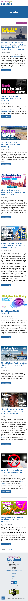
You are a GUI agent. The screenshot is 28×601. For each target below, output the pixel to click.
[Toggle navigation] (25, 2)
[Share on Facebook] (3, 590)
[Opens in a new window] (14, 590)
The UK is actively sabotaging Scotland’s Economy (10, 144)
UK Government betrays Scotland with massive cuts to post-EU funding (13, 245)
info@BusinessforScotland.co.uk (14, 570)
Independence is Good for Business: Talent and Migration (12, 519)
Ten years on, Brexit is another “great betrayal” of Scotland (12, 98)
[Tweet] (3, 586)
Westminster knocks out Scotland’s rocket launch (11, 471)
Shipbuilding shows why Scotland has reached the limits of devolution (12, 411)
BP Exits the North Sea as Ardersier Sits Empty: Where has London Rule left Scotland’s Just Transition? (13, 46)
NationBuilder (21, 598)
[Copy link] (3, 579)
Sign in (14, 578)
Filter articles (21, 23)
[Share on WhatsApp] (3, 594)
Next (10, 549)
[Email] (3, 583)
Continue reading (6, 70)
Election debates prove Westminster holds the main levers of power (13, 192)
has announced (15, 56)
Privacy (14, 573)
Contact (14, 576)
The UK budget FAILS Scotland (10, 312)
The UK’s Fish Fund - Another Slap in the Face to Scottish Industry (14, 365)
